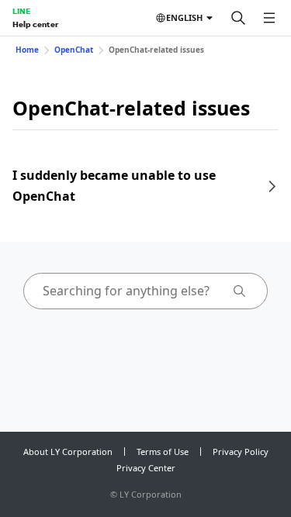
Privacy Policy (240, 451)
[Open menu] (269, 17)
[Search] (238, 17)
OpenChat (73, 49)
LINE (21, 10)
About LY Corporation (68, 451)
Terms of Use (163, 451)
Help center (35, 24)
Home (27, 49)
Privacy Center (145, 468)
